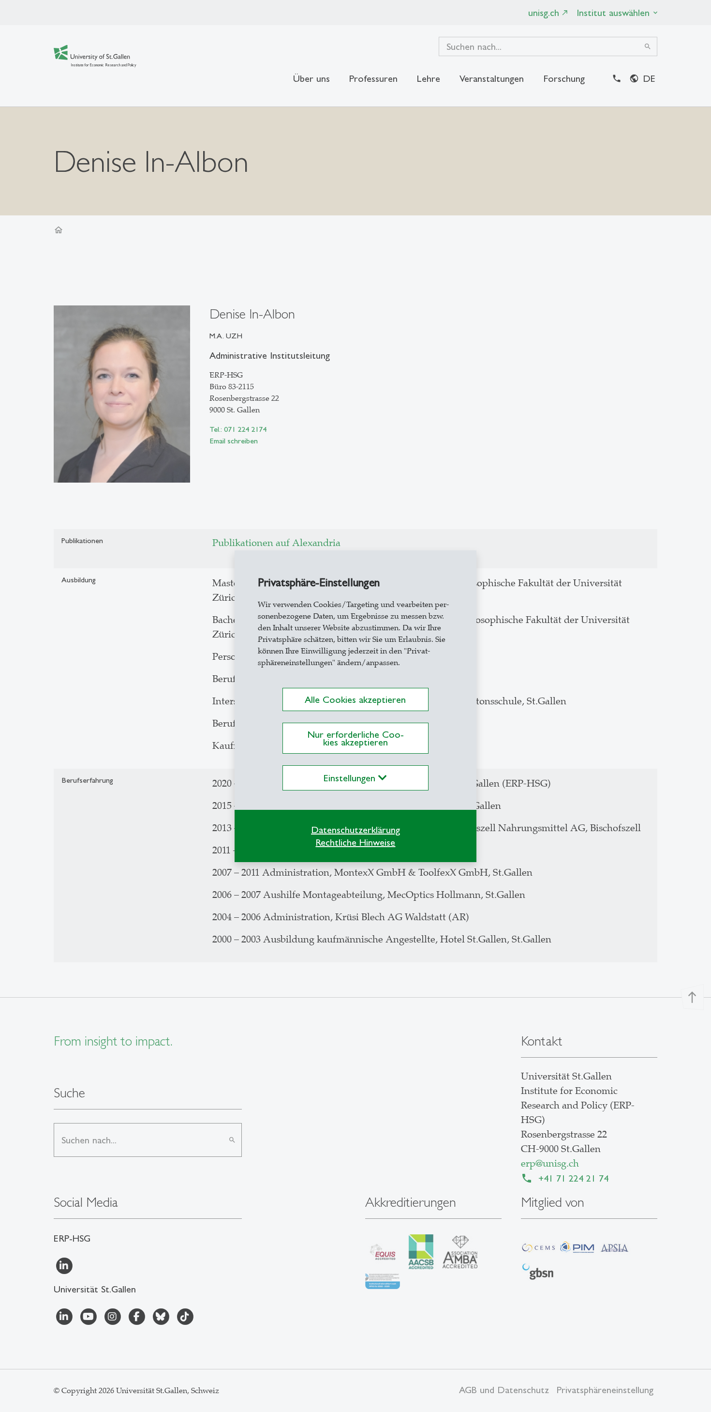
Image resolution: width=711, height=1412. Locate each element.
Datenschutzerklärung (355, 829)
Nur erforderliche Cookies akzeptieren (355, 738)
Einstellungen (351, 778)
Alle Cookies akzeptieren (355, 699)
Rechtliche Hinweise (355, 842)
